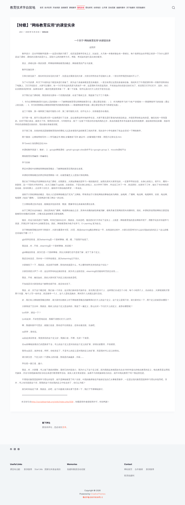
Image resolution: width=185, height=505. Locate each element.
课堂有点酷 (15, 469)
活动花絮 (111, 7)
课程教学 (72, 7)
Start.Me (38, 469)
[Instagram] (19, 449)
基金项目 (57, 469)
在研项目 (97, 7)
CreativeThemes (98, 494)
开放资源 (56, 7)
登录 (64, 427)
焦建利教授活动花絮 (76, 469)
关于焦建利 (130, 7)
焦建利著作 (120, 7)
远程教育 (64, 7)
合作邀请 (139, 469)
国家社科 (49, 469)
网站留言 (128, 469)
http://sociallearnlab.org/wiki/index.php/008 (52, 401)
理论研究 (88, 7)
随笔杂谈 (80, 7)
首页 (41, 7)
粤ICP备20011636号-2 (92, 497)
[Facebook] (11, 449)
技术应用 (48, 7)
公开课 (104, 7)
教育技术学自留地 (22, 7)
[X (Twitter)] (15, 449)
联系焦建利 (140, 7)
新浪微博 (28, 469)
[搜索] (173, 7)
